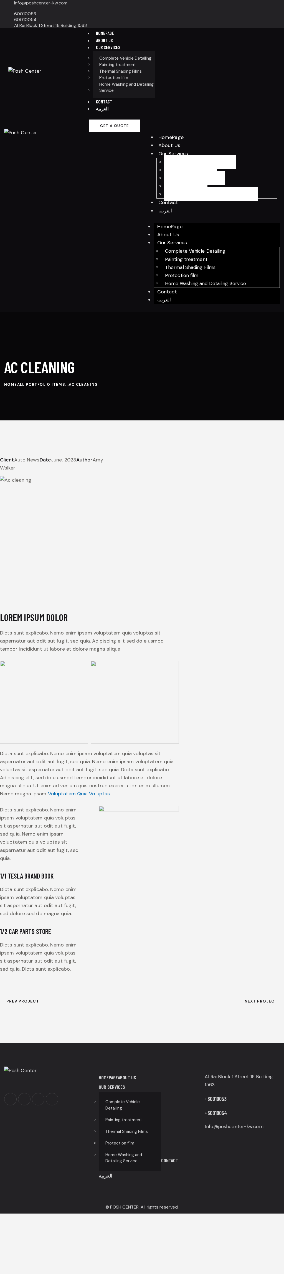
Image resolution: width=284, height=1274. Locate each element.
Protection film (185, 186)
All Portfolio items (41, 384)
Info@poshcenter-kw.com (234, 1126)
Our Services (173, 153)
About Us (169, 145)
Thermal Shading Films (194, 178)
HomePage (171, 137)
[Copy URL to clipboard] (45, 476)
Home (10, 384)
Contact (168, 202)
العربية (165, 210)
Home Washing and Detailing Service (210, 194)
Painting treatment (190, 170)
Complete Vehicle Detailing (200, 162)
